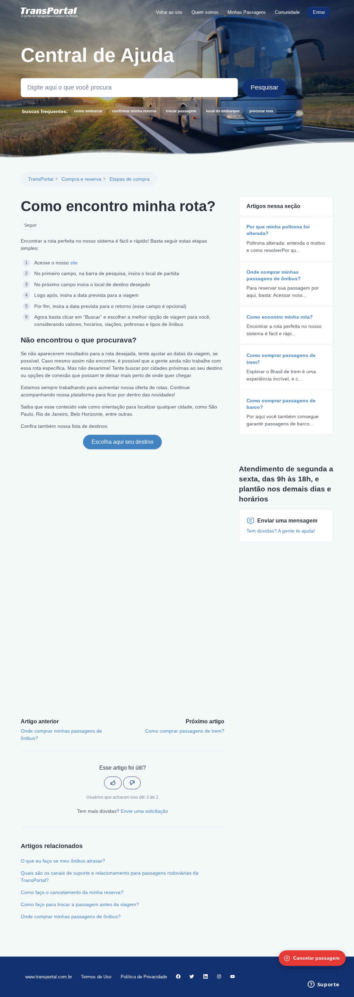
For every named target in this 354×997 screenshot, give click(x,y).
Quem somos (205, 12)
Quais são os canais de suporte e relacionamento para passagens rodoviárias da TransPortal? (109, 876)
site (74, 262)
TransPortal (40, 179)
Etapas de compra (130, 179)
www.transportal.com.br (48, 976)
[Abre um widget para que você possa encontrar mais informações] (323, 985)
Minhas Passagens (246, 12)
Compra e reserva (81, 179)
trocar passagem (181, 111)
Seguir (30, 225)
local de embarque (223, 111)
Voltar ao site (169, 12)
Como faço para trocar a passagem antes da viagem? (80, 904)
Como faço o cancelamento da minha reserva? (72, 892)
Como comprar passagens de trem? (184, 731)
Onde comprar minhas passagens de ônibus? (71, 916)
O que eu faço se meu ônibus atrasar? (63, 861)
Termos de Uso (96, 976)
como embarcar (88, 111)
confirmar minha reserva (134, 111)
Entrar (319, 12)
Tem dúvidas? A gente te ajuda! (280, 531)
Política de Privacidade (144, 976)
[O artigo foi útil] (113, 783)
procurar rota (261, 111)
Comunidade (287, 12)
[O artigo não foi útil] (132, 783)
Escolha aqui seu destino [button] (122, 442)
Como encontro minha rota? (279, 317)
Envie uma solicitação (144, 811)
